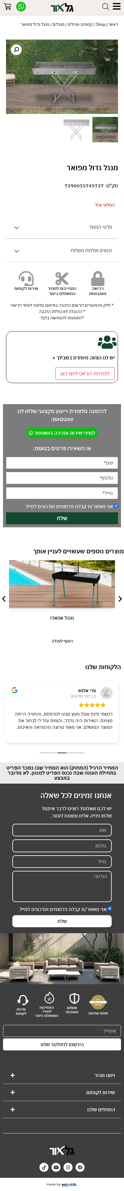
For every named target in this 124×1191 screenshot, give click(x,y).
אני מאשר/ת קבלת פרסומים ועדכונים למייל (69, 506)
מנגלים (58, 24)
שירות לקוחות (100, 1092)
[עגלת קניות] (7, 7)
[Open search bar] (105, 6)
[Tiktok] (43, 1167)
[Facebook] (80, 1167)
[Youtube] (55, 1167)
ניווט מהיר (105, 1075)
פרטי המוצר (100, 227)
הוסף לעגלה (62, 641)
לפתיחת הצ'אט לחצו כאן (85, 374)
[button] (16, 49)
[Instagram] (68, 1167)
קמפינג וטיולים (80, 24)
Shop (101, 24)
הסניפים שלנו (101, 1109)
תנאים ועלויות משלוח (91, 250)
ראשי (113, 24)
